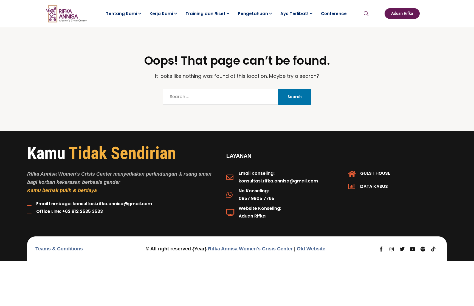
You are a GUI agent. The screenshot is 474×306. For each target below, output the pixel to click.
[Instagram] (391, 249)
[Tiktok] (433, 249)
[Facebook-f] (381, 249)
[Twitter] (402, 249)
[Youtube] (412, 249)
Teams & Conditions (59, 248)
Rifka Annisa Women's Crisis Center (250, 248)
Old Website (311, 248)
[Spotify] (423, 249)
